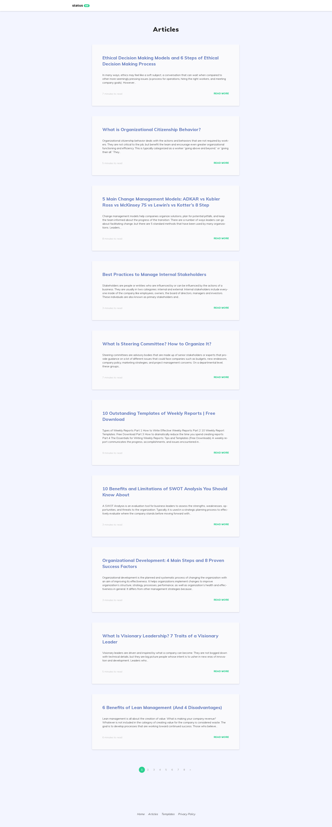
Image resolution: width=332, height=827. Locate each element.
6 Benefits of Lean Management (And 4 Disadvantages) (162, 707)
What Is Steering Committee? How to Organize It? (156, 343)
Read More (221, 93)
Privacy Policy (186, 814)
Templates (167, 814)
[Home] (81, 5)
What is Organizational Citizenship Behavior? (151, 129)
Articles (153, 814)
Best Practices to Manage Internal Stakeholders (154, 274)
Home (141, 814)
